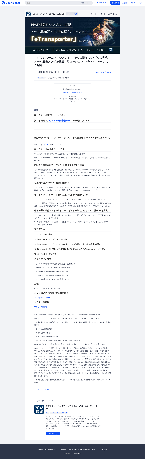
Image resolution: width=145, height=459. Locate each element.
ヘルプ (56, 449)
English (141, 3)
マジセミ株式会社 (40, 307)
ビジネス (53, 412)
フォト (103, 14)
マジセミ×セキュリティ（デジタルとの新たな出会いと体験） (53, 14)
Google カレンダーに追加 (103, 72)
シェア (38, 389)
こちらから (46, 145)
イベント (94, 14)
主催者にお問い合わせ (45, 449)
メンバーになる (72, 14)
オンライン (41, 77)
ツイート (46, 389)
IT (66, 412)
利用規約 (63, 449)
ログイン (133, 3)
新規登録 (125, 3)
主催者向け (115, 3)
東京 (47, 412)
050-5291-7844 (102, 3)
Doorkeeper (77, 453)
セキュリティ (60, 412)
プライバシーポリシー (74, 449)
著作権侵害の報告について (92, 449)
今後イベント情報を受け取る (72, 92)
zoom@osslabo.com (42, 298)
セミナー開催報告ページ (60, 120)
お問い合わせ (112, 14)
